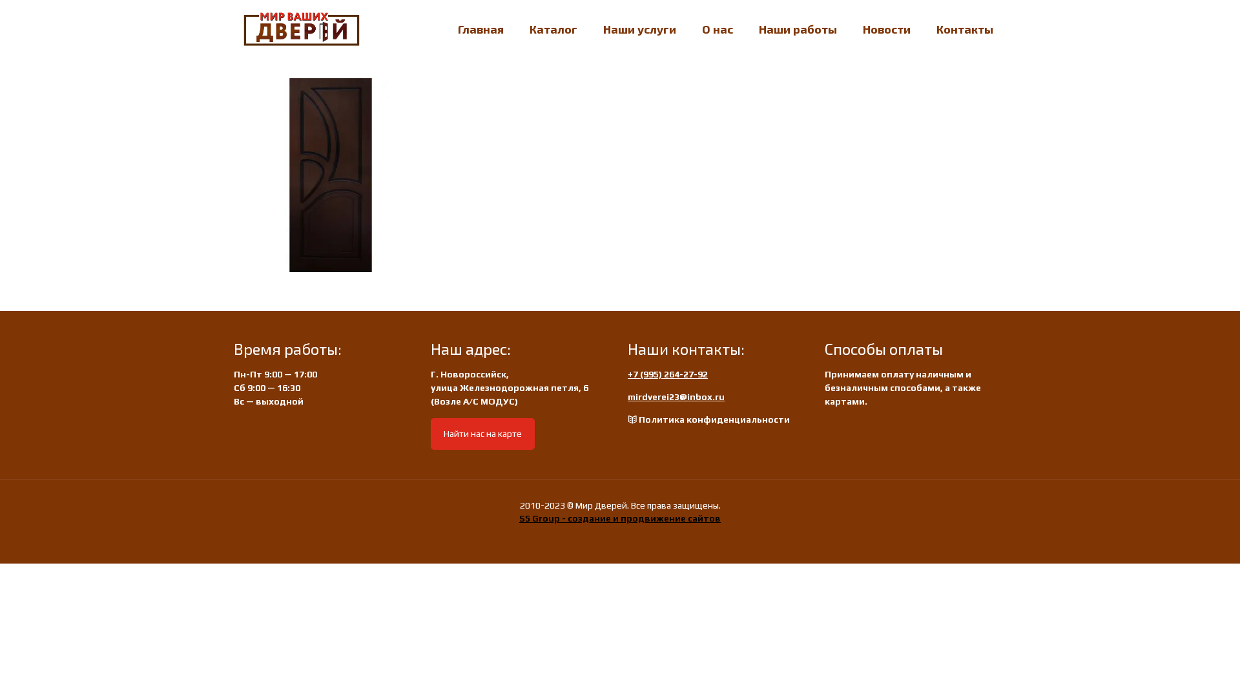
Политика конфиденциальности (714, 419)
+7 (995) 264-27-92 (668, 374)
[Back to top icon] (1178, 671)
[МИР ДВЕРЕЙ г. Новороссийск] (301, 29)
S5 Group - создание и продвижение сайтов (620, 518)
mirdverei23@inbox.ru (676, 397)
